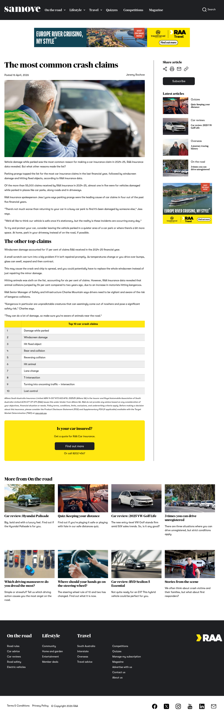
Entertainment (50, 656)
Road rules (13, 646)
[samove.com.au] (22, 15)
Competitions (133, 10)
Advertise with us (122, 667)
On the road (53, 10)
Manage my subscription (126, 656)
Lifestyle (76, 10)
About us (117, 677)
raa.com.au (40, 413)
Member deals (50, 661)
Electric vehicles (16, 667)
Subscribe (178, 81)
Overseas (82, 656)
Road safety (14, 661)
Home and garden (52, 651)
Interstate (83, 651)
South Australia (86, 646)
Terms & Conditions (18, 705)
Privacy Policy (40, 705)
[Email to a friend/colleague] (179, 68)
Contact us (118, 672)
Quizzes (112, 10)
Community (49, 646)
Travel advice (84, 661)
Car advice (13, 651)
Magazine (156, 10)
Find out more (74, 446)
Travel (94, 10)
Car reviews (14, 656)
